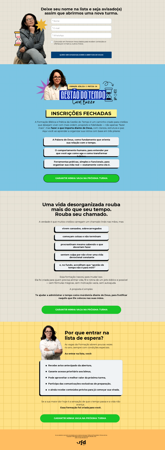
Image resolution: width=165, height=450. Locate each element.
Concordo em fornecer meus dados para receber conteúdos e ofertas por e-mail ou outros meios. (80, 43)
